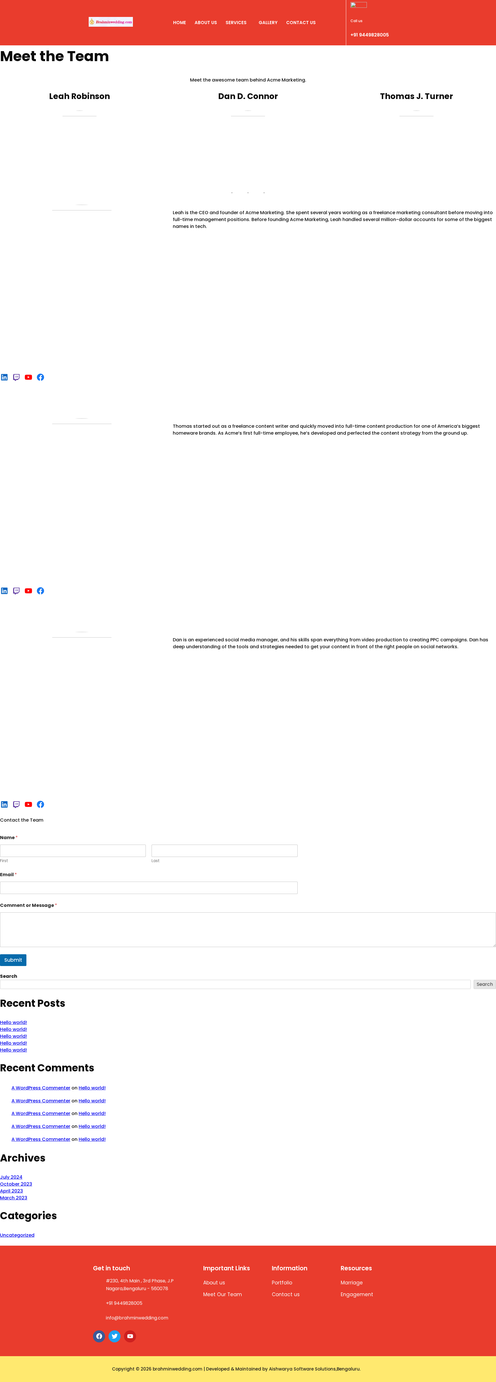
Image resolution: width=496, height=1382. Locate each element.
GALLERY (268, 23)
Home (179, 23)
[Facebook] (40, 377)
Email (8, 874)
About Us (206, 23)
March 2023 (13, 1198)
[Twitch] (16, 377)
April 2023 (11, 1191)
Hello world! (13, 1022)
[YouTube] (28, 377)
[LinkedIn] (4, 377)
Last (156, 860)
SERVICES (236, 23)
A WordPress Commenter (40, 1088)
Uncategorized (17, 1235)
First (4, 860)
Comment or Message (28, 905)
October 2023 (16, 1184)
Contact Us (301, 23)
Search (8, 976)
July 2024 (11, 1177)
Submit (13, 960)
